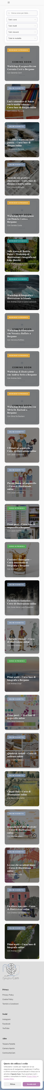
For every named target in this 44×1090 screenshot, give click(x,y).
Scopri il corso (15, 78)
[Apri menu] (8, 2)
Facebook (6, 1024)
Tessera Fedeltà (8, 1044)
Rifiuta (12, 1084)
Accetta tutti (31, 1084)
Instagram (6, 1019)
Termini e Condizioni (10, 1004)
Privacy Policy (8, 995)
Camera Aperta (8, 1048)
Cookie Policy (7, 999)
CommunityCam (8, 1053)
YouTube (5, 1028)
